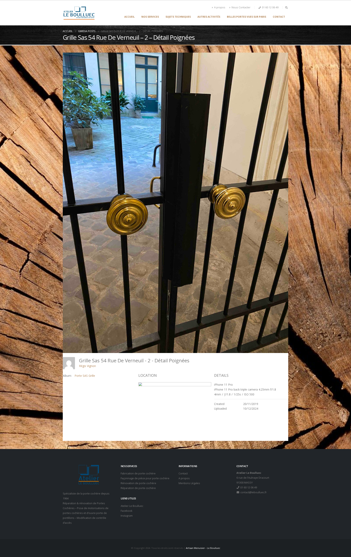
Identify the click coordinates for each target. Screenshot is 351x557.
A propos (219, 7)
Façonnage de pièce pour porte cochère (145, 478)
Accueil (129, 16)
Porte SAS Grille (85, 376)
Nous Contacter (241, 7)
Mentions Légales (189, 483)
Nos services (150, 16)
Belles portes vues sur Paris (246, 16)
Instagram (127, 515)
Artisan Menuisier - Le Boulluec (203, 547)
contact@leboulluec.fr (253, 492)
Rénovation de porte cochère (138, 483)
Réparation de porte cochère (138, 488)
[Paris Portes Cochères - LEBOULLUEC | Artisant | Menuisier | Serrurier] (79, 13)
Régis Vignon (87, 366)
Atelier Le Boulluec (132, 506)
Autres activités (208, 16)
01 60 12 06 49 (270, 7)
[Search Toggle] (286, 7)
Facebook (126, 511)
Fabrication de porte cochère (138, 473)
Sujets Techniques (178, 16)
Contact (279, 16)
